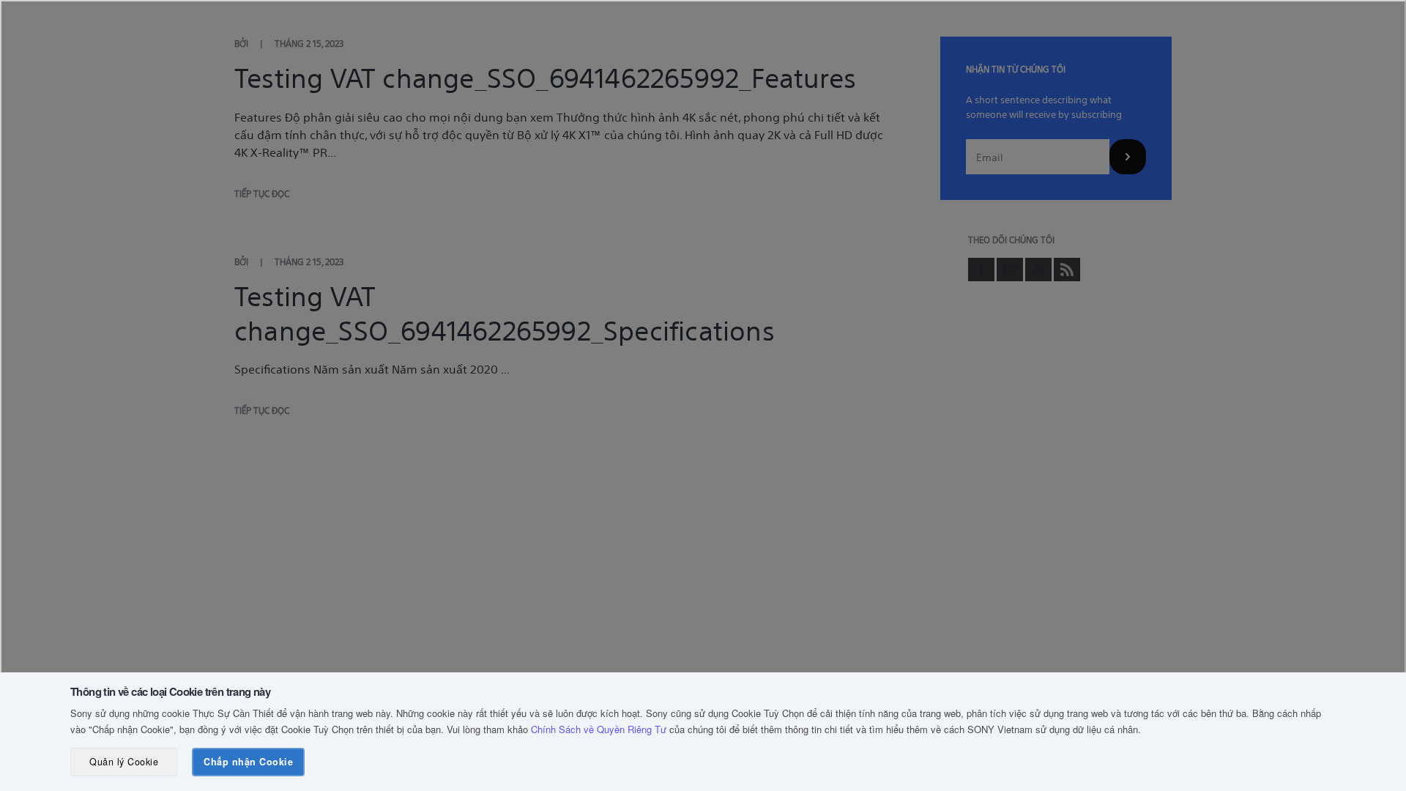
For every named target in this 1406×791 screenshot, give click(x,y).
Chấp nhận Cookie (248, 761)
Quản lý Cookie (123, 761)
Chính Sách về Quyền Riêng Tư (598, 729)
